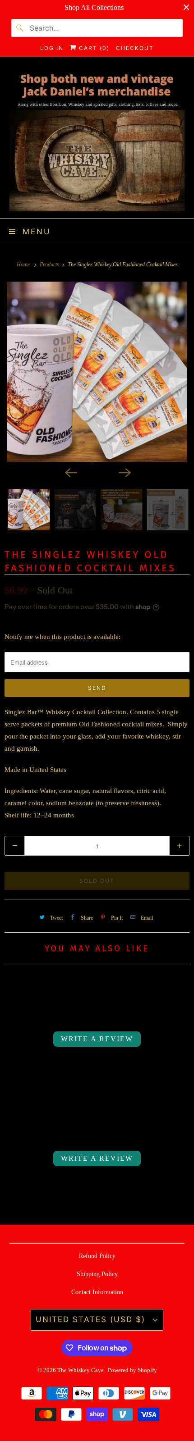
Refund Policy (97, 1256)
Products (50, 264)
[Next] (124, 472)
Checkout (135, 48)
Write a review (97, 1039)
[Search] (20, 28)
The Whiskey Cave (81, 1370)
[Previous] (70, 472)
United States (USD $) (92, 1319)
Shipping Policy (97, 1274)
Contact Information (97, 1292)
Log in (52, 48)
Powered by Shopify (132, 1370)
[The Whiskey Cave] (97, 140)
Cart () (93, 48)
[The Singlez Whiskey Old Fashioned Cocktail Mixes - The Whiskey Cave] (97, 372)
